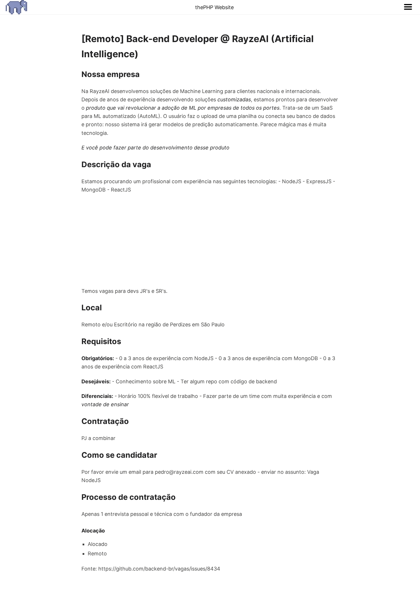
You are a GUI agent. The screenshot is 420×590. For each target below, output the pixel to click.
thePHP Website (214, 7)
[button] (408, 7)
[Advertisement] (210, 240)
